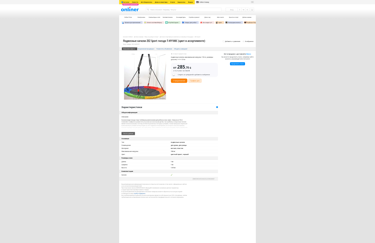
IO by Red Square (173, 22)
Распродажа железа (234, 22)
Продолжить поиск (237, 64)
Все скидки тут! (207, 22)
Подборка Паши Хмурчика (255, 22)
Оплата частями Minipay (154, 22)
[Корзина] (252, 10)
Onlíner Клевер (204, 2)
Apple (220, 22)
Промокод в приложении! (132, 22)
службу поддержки (139, 193)
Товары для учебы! (190, 22)
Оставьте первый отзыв (179, 54)
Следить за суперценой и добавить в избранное (194, 74)
